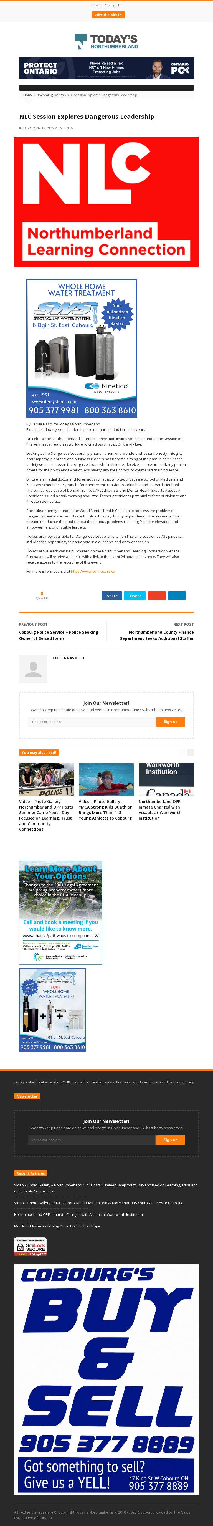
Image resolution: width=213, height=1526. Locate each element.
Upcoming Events (50, 95)
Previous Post (33, 624)
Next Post (183, 624)
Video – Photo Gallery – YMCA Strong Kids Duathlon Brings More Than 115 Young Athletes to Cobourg (106, 810)
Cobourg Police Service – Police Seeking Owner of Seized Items (58, 635)
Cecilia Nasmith (68, 657)
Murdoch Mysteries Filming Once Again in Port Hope (57, 1226)
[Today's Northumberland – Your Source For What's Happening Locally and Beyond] (106, 42)
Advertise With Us (108, 14)
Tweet (135, 595)
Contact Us (112, 5)
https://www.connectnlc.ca (93, 571)
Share (112, 595)
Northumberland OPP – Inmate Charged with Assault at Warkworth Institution (161, 810)
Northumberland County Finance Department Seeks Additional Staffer (157, 635)
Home (95, 5)
